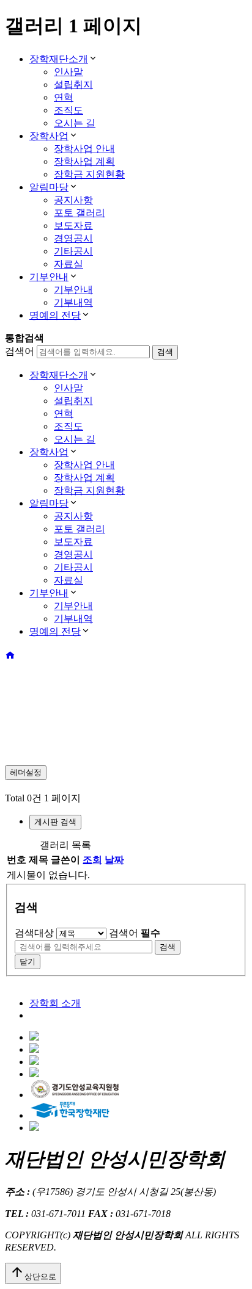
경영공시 (73, 238)
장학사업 (49, 136)
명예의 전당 (55, 315)
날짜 (114, 859)
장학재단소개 (58, 59)
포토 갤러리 (79, 213)
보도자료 (73, 225)
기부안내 (49, 277)
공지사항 (73, 200)
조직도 (68, 110)
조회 (92, 859)
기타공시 (73, 251)
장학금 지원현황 (89, 174)
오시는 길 (74, 123)
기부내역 (73, 302)
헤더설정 (26, 772)
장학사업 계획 (84, 161)
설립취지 (73, 84)
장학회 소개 (55, 1003)
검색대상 (34, 933)
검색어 (19, 351)
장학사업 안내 (84, 148)
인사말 (68, 72)
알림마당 (49, 187)
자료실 (68, 264)
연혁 (63, 97)
